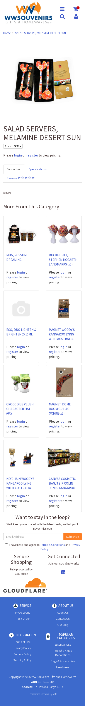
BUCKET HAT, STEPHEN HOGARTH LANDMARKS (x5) (63, 259)
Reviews (12, 178)
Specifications (37, 169)
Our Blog (62, 625)
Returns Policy (22, 654)
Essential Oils (62, 644)
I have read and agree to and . (44, 547)
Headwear (62, 667)
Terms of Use (22, 642)
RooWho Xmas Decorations (63, 653)
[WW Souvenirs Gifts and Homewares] (28, 12)
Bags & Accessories (63, 661)
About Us (62, 612)
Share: (8, 146)
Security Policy (22, 660)
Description (14, 169)
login (18, 155)
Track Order (22, 619)
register (32, 155)
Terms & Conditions (52, 545)
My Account (22, 612)
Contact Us (63, 619)
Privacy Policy (22, 648)
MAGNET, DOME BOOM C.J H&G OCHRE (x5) (60, 408)
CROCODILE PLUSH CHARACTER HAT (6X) (20, 408)
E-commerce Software (38, 694)
